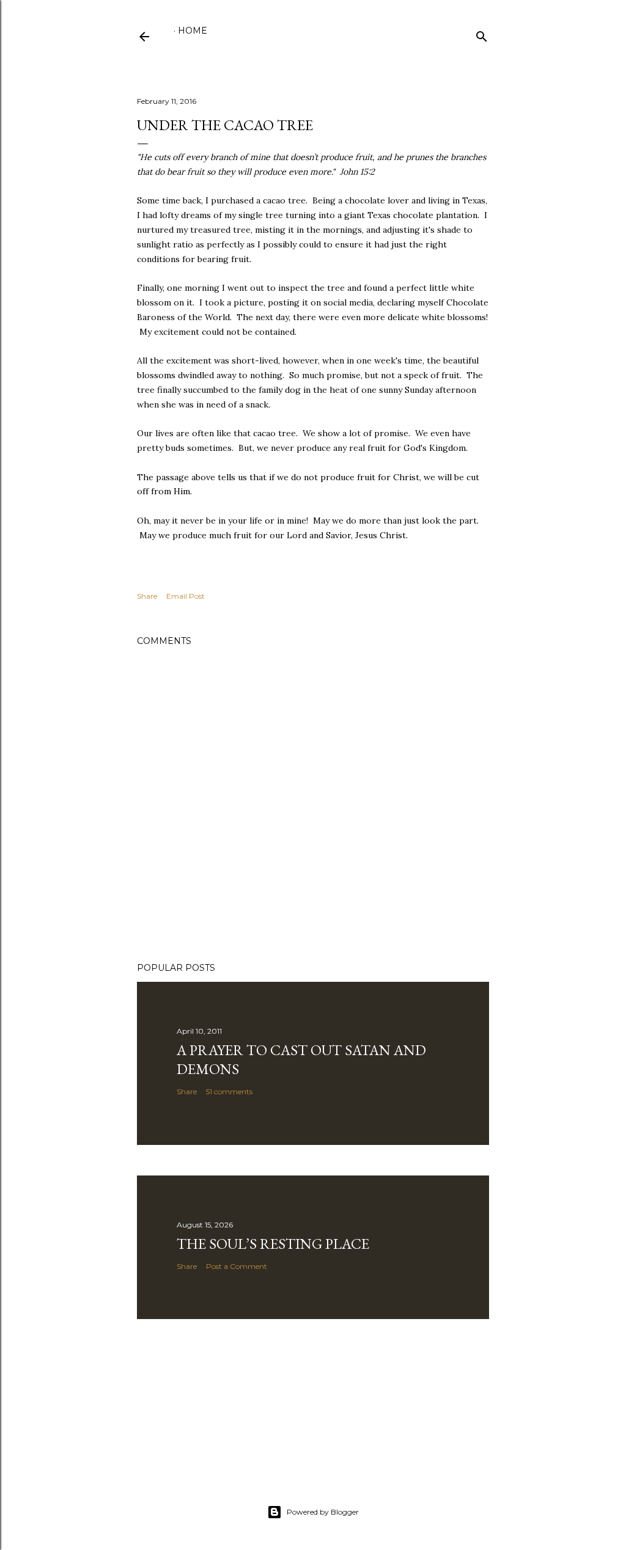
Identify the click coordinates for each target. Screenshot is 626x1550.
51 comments (229, 1091)
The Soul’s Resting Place (273, 1243)
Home (192, 30)
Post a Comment (236, 1266)
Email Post (185, 596)
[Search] (481, 34)
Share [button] (147, 596)
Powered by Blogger (323, 1511)
